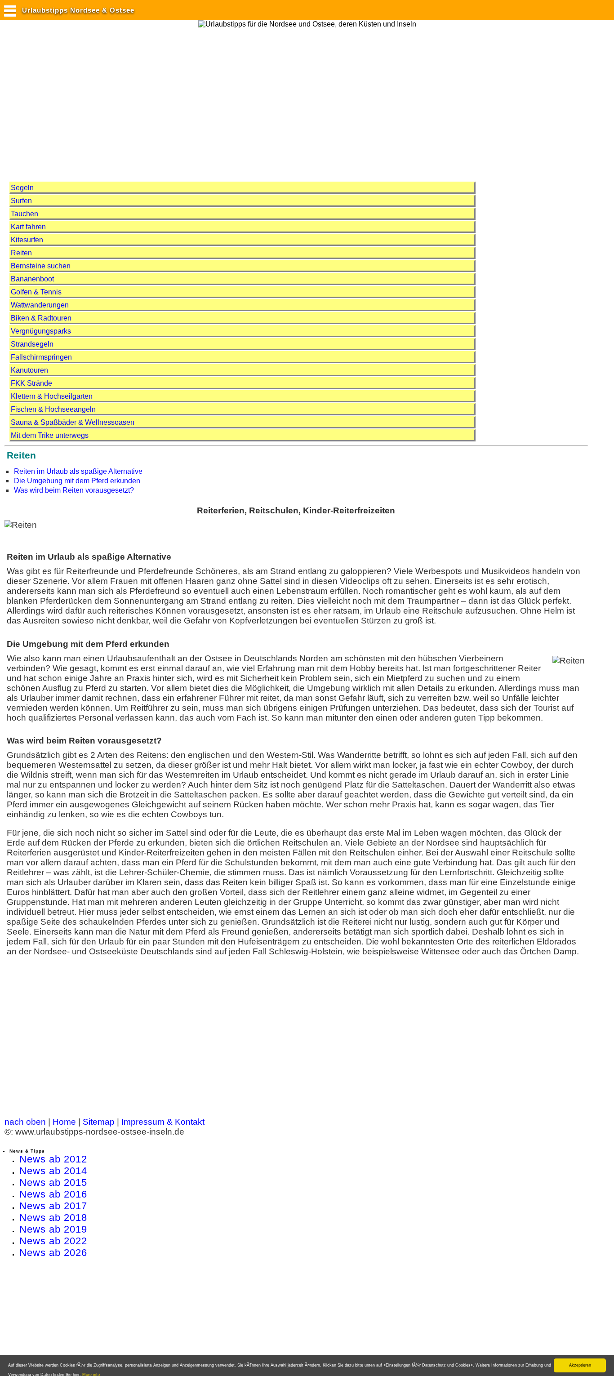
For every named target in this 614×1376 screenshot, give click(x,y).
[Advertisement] (168, 100)
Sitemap (99, 1122)
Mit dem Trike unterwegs (50, 435)
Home (64, 1122)
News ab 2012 (53, 1159)
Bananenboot (32, 279)
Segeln (22, 187)
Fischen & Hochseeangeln (53, 409)
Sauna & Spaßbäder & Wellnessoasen (72, 422)
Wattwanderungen (40, 305)
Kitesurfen (27, 240)
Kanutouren (29, 370)
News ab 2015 (53, 1182)
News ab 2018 (53, 1217)
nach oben (25, 1122)
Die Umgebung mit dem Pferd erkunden (77, 481)
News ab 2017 (53, 1205)
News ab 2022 (53, 1241)
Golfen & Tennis (36, 292)
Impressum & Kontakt (163, 1122)
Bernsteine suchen (41, 266)
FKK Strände (31, 383)
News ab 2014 (53, 1170)
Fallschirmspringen (41, 357)
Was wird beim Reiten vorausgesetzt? (74, 490)
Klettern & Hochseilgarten (52, 396)
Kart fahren (28, 227)
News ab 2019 (53, 1229)
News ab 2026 (53, 1252)
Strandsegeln (32, 344)
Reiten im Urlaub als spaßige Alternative (78, 471)
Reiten (21, 253)
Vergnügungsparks (41, 331)
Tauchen (24, 214)
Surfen (21, 201)
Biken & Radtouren (41, 318)
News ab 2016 (53, 1194)
